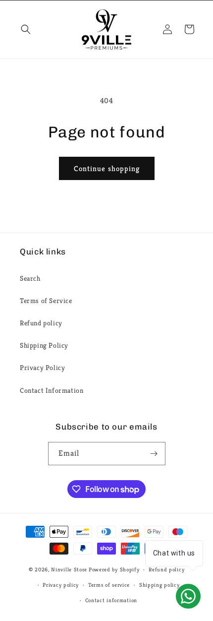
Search (30, 278)
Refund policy (41, 322)
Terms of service (109, 584)
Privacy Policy (42, 367)
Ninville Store (69, 569)
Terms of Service (46, 300)
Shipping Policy (44, 345)
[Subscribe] (154, 453)
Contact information (111, 600)
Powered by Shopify (114, 569)
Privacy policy (61, 584)
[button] (26, 29)
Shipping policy (159, 584)
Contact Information (51, 390)
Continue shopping (107, 168)
